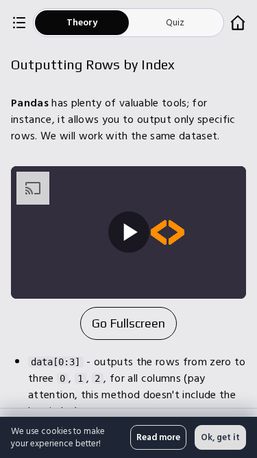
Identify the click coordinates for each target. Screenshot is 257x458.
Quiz (175, 22)
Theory (81, 22)
